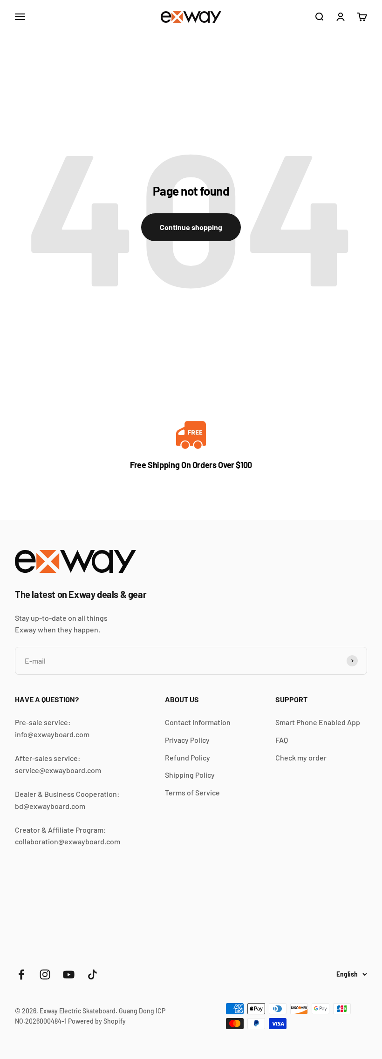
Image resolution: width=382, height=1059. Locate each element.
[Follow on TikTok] (92, 974)
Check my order (301, 757)
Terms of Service (192, 792)
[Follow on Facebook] (21, 974)
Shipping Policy (190, 774)
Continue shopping (191, 227)
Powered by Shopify (97, 1021)
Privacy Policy (187, 739)
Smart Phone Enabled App (317, 722)
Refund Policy (187, 757)
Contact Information (198, 722)
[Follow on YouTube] (68, 974)
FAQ (281, 739)
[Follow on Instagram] (45, 974)
